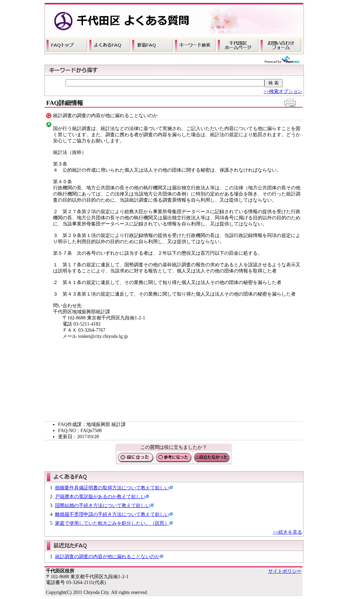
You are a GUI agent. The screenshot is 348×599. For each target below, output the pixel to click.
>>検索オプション (283, 91)
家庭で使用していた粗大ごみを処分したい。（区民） (112, 523)
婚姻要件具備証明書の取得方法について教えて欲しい (112, 487)
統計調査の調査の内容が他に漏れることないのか (107, 556)
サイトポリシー (284, 571)
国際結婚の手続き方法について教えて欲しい (102, 505)
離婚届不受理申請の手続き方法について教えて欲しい (112, 514)
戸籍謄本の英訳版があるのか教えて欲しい (100, 496)
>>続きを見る (287, 532)
